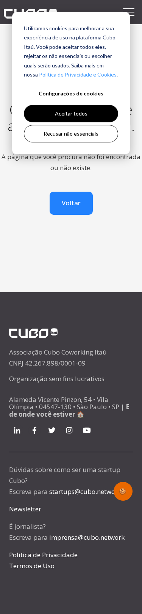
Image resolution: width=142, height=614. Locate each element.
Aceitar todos (71, 113)
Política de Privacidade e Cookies (78, 74)
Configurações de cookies (71, 93)
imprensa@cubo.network (87, 537)
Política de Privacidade (43, 554)
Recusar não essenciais (71, 133)
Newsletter (25, 509)
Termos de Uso (32, 565)
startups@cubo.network (85, 491)
